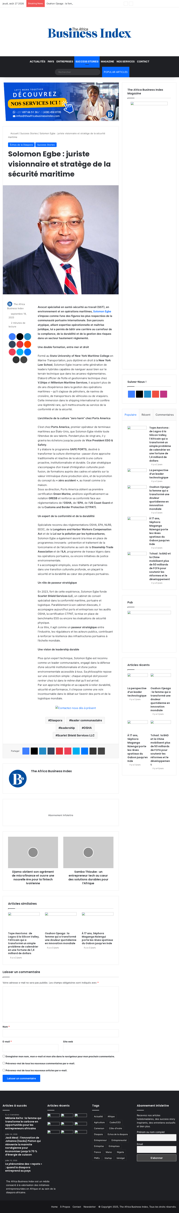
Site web (68, 1041)
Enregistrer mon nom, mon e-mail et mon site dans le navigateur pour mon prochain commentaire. (60, 1056)
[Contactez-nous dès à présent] (75, 708)
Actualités (37, 61)
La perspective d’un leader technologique (158, 473)
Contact (143, 61)
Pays (51, 61)
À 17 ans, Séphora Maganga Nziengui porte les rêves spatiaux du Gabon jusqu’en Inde (97, 938)
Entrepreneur (100, 1140)
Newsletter (90, 1206)
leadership (67, 728)
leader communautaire (86, 720)
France (97, 1152)
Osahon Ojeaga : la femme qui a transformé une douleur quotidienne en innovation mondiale (97, 3)
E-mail (7, 1041)
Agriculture (99, 1122)
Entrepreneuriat (119, 1140)
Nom (6, 1026)
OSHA (88, 728)
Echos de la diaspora (118, 1134)
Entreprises (64, 61)
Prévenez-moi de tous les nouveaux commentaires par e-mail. (40, 1063)
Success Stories (87, 61)
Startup (108, 1158)
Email (140, 1144)
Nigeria (120, 1152)
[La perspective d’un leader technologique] (137, 475)
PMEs (97, 1158)
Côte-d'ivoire (115, 1128)
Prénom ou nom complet (151, 1132)
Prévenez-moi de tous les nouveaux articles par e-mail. (36, 1070)
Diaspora (56, 720)
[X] (41, 777)
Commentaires (165, 414)
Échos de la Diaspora (21, 144)
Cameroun (99, 1128)
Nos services (126, 61)
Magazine (107, 61)
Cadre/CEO (115, 1122)
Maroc (109, 1152)
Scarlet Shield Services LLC (76, 735)
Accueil (14, 133)
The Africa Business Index (51, 771)
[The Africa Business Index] (89, 31)
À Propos (65, 1206)
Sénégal (121, 1158)
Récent (146, 414)
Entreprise (99, 1146)
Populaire (131, 414)
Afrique (111, 1116)
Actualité (98, 1116)
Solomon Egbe (102, 311)
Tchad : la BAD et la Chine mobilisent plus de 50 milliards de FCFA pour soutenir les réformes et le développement (160, 566)
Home (54, 1206)
